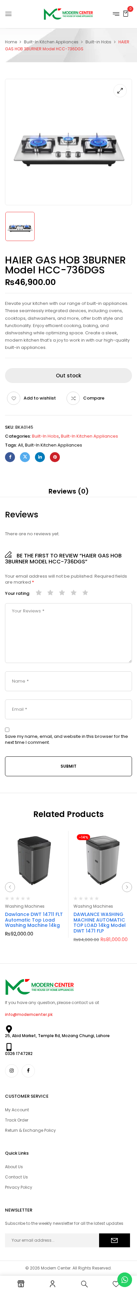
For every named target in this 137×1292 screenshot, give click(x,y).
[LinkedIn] (40, 457)
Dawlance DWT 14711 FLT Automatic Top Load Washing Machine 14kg (34, 920)
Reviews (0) (69, 491)
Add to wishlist (40, 398)
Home (11, 42)
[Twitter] (25, 457)
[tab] (68, 491)
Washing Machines (25, 906)
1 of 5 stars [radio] (39, 593)
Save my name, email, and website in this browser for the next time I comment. (66, 739)
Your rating (17, 594)
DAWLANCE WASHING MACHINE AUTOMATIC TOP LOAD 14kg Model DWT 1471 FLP (99, 922)
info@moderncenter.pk (29, 1014)
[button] (126, 13)
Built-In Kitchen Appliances (51, 42)
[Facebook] (10, 457)
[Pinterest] (55, 457)
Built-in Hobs (98, 42)
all (20, 445)
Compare (93, 398)
